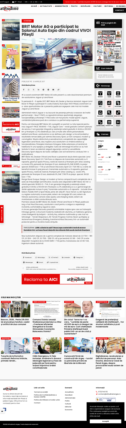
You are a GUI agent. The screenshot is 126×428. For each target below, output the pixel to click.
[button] (109, 47)
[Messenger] (48, 90)
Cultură (97, 6)
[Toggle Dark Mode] (2, 411)
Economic (121, 6)
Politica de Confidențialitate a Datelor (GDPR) (45, 396)
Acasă (34, 6)
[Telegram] (43, 90)
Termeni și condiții (41, 392)
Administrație (61, 6)
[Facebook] (24, 90)
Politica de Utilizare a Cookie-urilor (47, 400)
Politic (74, 6)
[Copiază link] (58, 90)
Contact (119, 10)
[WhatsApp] (29, 90)
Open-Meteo (111, 179)
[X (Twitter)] (34, 90)
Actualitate (46, 6)
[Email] (53, 90)
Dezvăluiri (86, 6)
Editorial (108, 6)
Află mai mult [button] (95, 416)
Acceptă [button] (105, 421)
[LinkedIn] (38, 90)
